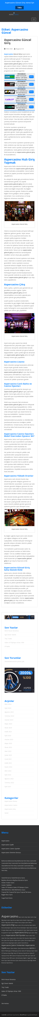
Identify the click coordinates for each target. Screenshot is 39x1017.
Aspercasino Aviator (22, 920)
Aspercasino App (22, 917)
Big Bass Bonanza (7, 880)
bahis (27, 948)
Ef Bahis (7, 646)
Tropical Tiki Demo (25, 892)
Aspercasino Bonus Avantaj (22, 925)
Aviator (4, 883)
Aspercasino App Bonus (10, 920)
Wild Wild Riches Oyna (18, 890)
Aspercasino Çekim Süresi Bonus (19, 943)
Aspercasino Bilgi (8, 925)
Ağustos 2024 (9, 712)
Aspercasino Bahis (27, 922)
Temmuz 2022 (9, 783)
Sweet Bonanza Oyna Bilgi (25, 960)
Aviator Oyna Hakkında (20, 948)
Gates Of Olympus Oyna (20, 887)
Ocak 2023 (8, 759)
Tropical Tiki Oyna (14, 892)
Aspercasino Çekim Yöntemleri (13, 945)
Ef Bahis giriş (8, 951)
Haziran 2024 (9, 720)
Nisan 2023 (8, 747)
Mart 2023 (8, 751)
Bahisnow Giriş (12, 861)
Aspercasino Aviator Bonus (15, 922)
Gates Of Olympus (7, 887)
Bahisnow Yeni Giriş (23, 861)
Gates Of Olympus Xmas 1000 (14, 642)
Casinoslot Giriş (6, 863)
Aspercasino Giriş (10, 809)
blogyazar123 (20, 49)
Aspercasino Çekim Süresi (21, 940)
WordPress (23, 1015)
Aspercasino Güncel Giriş (17, 41)
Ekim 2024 (8, 704)
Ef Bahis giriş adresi (16, 951)
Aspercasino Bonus (11, 801)
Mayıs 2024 (8, 724)
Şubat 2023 (8, 755)
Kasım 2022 (8, 767)
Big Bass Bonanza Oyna (20, 880)
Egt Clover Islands (10, 635)
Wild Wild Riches (6, 890)
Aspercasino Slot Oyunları (16, 935)
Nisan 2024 (8, 728)
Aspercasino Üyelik (8, 845)
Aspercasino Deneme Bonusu (11, 852)
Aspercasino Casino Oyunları (11, 849)
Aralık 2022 (8, 763)
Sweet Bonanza (6, 878)
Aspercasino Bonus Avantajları (18, 927)
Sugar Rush (30, 958)
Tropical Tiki (5, 892)
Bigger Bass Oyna (7, 895)
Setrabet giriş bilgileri (21, 958)
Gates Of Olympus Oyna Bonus (21, 953)
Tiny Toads (8, 639)
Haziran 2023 (9, 739)
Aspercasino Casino (11, 805)
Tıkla (19, 7)
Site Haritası (5, 1003)
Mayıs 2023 (8, 743)
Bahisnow (5, 861)
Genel (6, 813)
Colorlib (4, 1015)
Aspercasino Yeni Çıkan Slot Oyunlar (19, 938)
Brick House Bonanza (12, 631)
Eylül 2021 (8, 786)
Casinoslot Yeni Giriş (17, 863)
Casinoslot (33, 861)
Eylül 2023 (8, 736)
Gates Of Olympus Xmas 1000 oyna (21, 955)
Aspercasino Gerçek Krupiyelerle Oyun (16, 930)
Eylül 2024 (8, 708)
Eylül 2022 (8, 775)
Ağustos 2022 (9, 779)
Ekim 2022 (8, 771)
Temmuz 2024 (9, 716)
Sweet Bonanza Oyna (18, 878)
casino (31, 948)
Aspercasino (8, 54)
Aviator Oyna (10, 883)
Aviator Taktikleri (7, 885)
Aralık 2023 (8, 732)
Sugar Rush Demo (7, 898)
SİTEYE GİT (31, 77)
